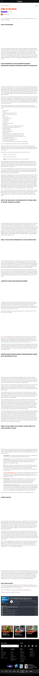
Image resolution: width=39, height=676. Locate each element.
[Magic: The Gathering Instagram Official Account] (36, 646)
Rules (2, 656)
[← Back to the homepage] (19, 1)
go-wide (36, 231)
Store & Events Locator (23, 657)
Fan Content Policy (18, 671)
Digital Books (3, 653)
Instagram (20, 587)
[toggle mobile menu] (2, 1)
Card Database (23, 658)
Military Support (4, 657)
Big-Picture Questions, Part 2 (7, 635)
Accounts (12, 652)
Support (12, 655)
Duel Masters (32, 653)
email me (22, 586)
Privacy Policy (10, 671)
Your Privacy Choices (26, 671)
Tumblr (14, 587)
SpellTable (22, 661)
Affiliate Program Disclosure (14, 659)
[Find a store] (17, 646)
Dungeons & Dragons (32, 652)
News (2, 5)
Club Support (3, 652)
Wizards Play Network (13, 657)
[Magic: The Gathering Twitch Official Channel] (29, 646)
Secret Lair (22, 660)
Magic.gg (22, 655)
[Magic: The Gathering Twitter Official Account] (25, 646)
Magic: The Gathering (22, 652)
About (12, 651)
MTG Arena (22, 653)
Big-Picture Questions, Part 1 (19, 635)
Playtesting (32, 634)
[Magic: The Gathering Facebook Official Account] (21, 646)
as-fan (35, 475)
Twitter (11, 587)
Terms (3, 671)
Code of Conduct (6, 671)
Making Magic (6, 5)
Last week (3, 18)
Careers (12, 653)
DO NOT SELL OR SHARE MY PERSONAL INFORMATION (22, 671)
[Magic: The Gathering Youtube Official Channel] (32, 646)
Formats (2, 655)
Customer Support (14, 671)
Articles (2, 651)
